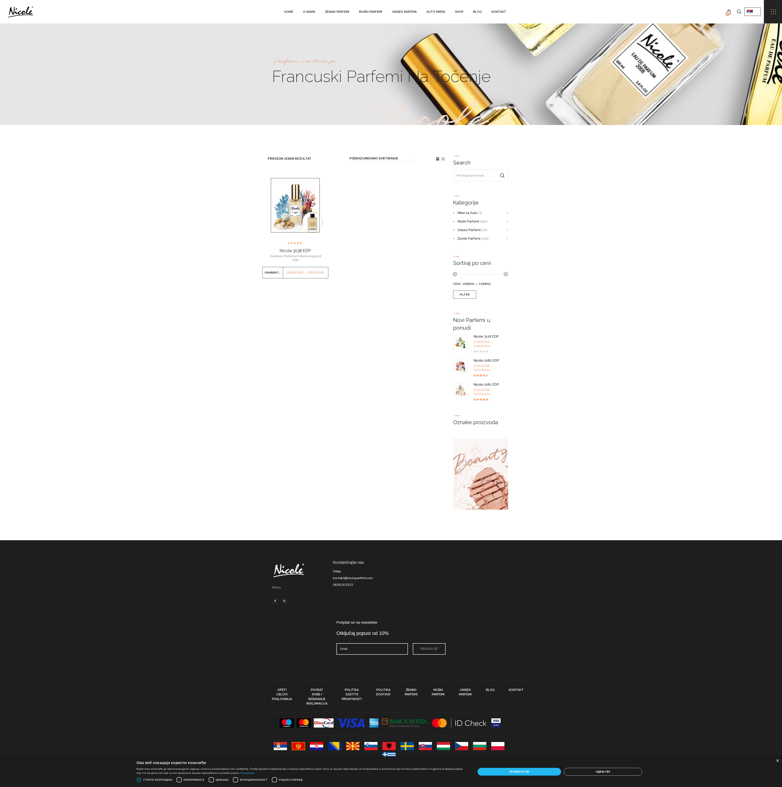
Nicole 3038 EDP (295, 250)
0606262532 (343, 585)
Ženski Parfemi (337, 12)
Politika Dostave (383, 692)
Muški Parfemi (370, 12)
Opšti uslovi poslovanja (282, 694)
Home (288, 12)
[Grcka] (389, 756)
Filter (465, 294)
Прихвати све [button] (519, 771)
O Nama (309, 12)
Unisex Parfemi (404, 12)
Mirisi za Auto (467, 213)
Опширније (247, 773)
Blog (477, 12)
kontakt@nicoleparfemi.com (353, 578)
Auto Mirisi (435, 12)
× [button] (777, 760)
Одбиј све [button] (603, 771)
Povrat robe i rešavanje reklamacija (316, 697)
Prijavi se (429, 649)
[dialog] (391, 771)
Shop (459, 12)
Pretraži (502, 175)
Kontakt (498, 12)
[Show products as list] (443, 158)
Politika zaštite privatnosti (352, 694)
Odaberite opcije (274, 272)
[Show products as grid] (438, 158)
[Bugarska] (479, 746)
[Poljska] (497, 746)
